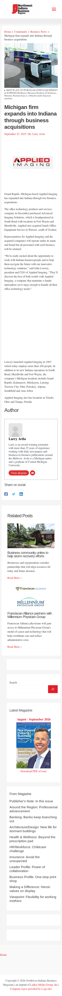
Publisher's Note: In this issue (31, 801)
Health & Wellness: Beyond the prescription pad (32, 839)
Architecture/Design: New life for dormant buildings (33, 829)
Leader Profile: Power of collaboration (27, 869)
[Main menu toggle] (54, 9)
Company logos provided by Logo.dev (31, 988)
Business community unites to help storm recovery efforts (27, 554)
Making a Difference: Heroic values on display (29, 889)
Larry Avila (17, 438)
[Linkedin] (21, 494)
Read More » (14, 577)
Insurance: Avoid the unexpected (24, 859)
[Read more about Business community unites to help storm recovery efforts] (31, 535)
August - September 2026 (33, 719)
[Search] (53, 689)
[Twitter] (13, 494)
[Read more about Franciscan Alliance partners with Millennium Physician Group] (31, 596)
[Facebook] (6, 494)
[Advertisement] (31, 326)
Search (13, 682)
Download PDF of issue (33, 771)
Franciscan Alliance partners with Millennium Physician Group (29, 615)
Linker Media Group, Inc (44, 984)
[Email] (32, 472)
